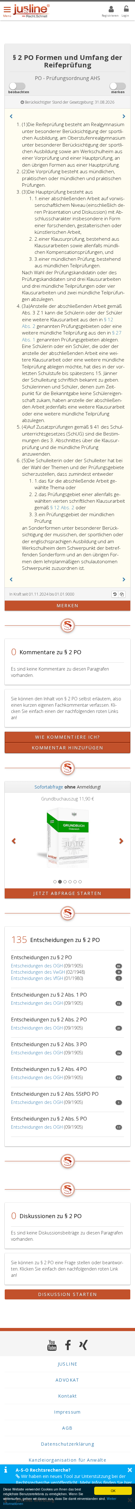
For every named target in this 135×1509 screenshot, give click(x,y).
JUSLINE (68, 1364)
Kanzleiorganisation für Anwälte (67, 1460)
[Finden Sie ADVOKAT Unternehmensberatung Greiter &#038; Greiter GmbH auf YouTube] (52, 1345)
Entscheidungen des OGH (37, 966)
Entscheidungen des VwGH (38, 972)
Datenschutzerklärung (67, 1444)
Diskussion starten (67, 1294)
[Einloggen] (122, 10)
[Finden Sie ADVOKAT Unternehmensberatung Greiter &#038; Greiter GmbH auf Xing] (83, 1345)
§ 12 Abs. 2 (63, 507)
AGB (67, 1428)
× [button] (129, 1469)
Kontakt (67, 1396)
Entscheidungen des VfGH (37, 978)
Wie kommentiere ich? (67, 737)
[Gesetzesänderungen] (114, 594)
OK (113, 1490)
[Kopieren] (122, 594)
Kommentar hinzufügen (68, 748)
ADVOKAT (67, 1380)
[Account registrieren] (107, 10)
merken (68, 605)
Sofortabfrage (49, 787)
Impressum (67, 1412)
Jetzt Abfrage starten (67, 893)
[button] (11, 116)
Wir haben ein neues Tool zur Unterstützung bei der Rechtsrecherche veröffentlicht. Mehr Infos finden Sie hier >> (74, 1482)
